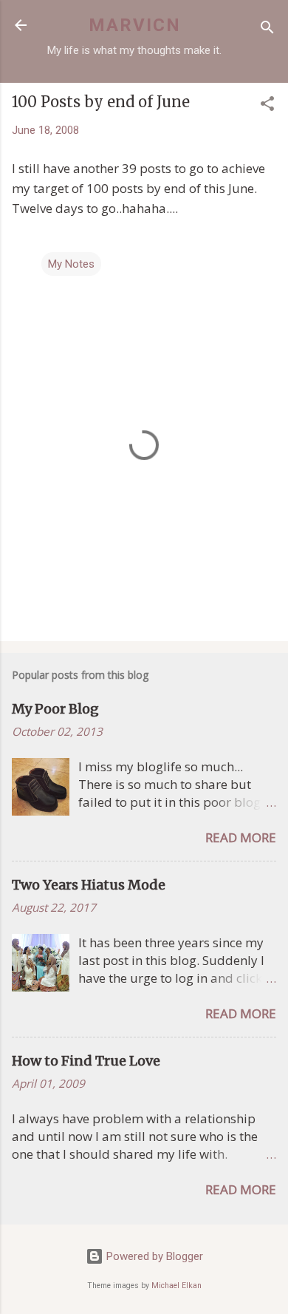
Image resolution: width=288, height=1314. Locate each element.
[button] (267, 106)
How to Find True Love (86, 1060)
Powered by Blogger (153, 1256)
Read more (240, 837)
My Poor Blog (55, 708)
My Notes (71, 264)
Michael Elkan (176, 1285)
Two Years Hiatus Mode (88, 884)
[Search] (267, 30)
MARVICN (135, 25)
